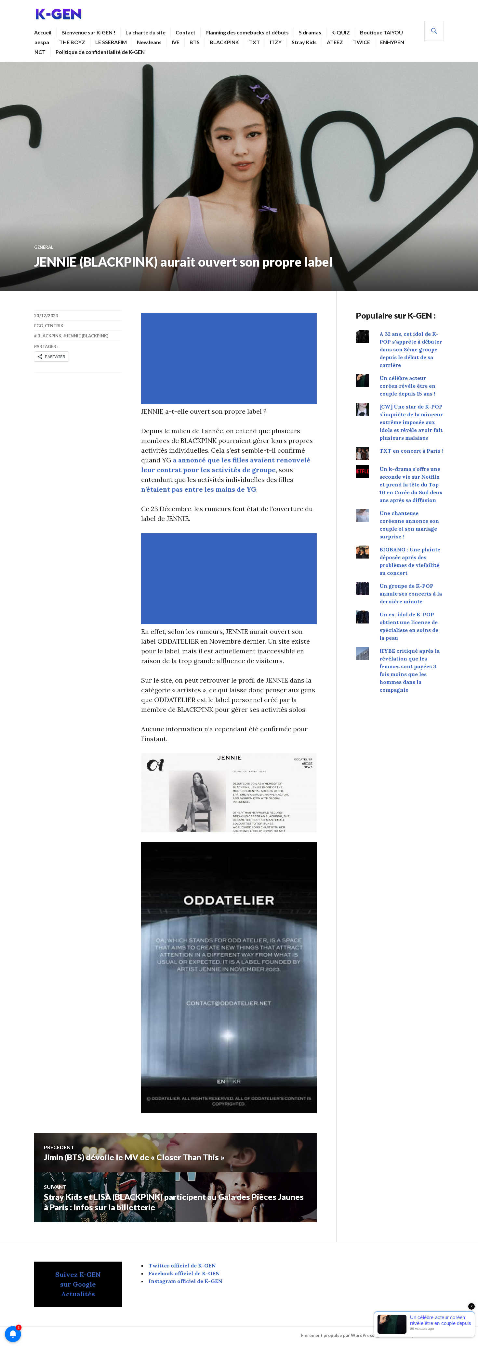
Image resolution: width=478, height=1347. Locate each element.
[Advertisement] (230, 358)
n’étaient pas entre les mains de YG (198, 489)
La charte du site (146, 32)
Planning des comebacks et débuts (247, 32)
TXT (254, 42)
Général (43, 247)
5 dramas (310, 32)
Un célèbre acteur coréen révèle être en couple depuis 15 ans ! (407, 386)
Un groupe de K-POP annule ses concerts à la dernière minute (410, 594)
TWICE (361, 42)
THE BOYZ (72, 42)
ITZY (276, 42)
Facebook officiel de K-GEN (184, 1273)
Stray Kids (304, 42)
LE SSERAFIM (111, 42)
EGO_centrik (48, 325)
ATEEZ (335, 42)
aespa (41, 42)
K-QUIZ (340, 32)
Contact (185, 32)
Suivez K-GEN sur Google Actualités (78, 1284)
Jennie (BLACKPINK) (87, 335)
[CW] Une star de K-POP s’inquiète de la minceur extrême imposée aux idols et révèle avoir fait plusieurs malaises (411, 422)
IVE (175, 42)
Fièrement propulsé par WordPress (337, 1335)
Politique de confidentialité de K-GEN (100, 52)
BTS (195, 42)
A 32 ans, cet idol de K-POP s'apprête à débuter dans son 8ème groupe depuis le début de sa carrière (410, 349)
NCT (40, 52)
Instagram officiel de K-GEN (185, 1281)
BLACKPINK (224, 42)
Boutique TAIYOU (381, 32)
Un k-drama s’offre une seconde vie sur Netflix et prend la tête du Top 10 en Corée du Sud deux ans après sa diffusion (411, 484)
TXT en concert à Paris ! (411, 450)
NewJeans (149, 42)
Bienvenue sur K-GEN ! (88, 32)
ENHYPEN (392, 42)
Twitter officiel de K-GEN (182, 1265)
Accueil (42, 32)
